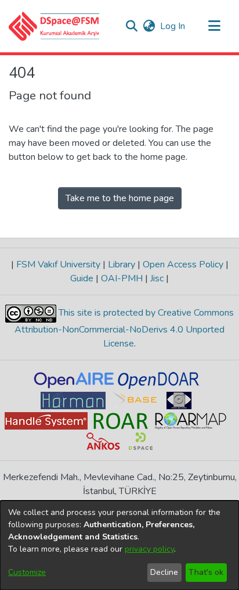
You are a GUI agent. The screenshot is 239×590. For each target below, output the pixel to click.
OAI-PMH (122, 278)
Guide (83, 278)
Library (121, 264)
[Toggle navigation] (214, 26)
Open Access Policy (183, 264)
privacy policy (149, 549)
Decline (164, 572)
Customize (27, 572)
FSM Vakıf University (58, 264)
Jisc (157, 278)
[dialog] (119, 545)
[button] (54, 26)
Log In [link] (173, 26)
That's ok (206, 572)
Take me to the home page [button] (120, 198)
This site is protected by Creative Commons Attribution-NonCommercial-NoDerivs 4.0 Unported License (124, 328)
